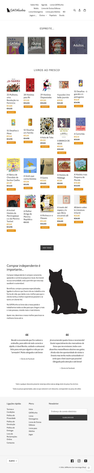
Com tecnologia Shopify (79, 467)
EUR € (12, 461)
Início (31, 409)
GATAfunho (33, 413)
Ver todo (47, 248)
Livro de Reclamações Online (12, 436)
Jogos (31, 434)
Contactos (10, 443)
